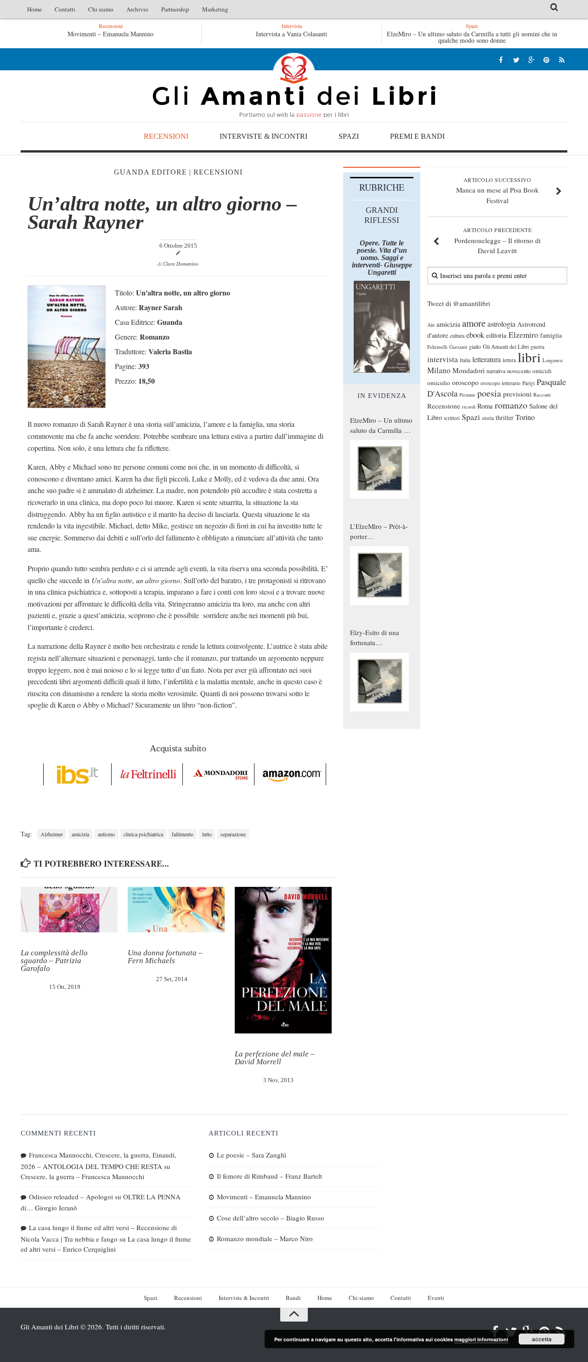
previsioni (517, 393)
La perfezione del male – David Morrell (275, 1058)
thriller (505, 417)
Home (34, 9)
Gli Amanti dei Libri (294, 85)
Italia (465, 360)
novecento (519, 371)
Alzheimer (51, 834)
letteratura (486, 359)
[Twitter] (516, 59)
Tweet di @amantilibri (458, 303)
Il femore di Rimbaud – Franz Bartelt (269, 1175)
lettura (509, 360)
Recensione (443, 405)
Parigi (528, 383)
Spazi (349, 136)
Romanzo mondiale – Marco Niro (265, 1238)
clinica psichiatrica (143, 834)
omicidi (542, 371)
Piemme (467, 395)
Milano (439, 370)
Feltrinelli (437, 346)
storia (488, 417)
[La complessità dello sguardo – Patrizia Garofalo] (69, 910)
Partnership (175, 9)
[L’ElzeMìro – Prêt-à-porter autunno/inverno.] (379, 575)
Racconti (542, 395)
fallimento (182, 834)
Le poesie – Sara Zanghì (251, 1154)
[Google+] (531, 59)
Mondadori (468, 370)
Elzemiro (523, 334)
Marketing (215, 9)
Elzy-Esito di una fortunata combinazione (374, 638)
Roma (485, 405)
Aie (431, 324)
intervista (442, 359)
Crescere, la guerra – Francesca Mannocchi (82, 1176)
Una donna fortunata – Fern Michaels (165, 956)
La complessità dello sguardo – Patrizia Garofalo (54, 960)
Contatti (65, 9)
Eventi (436, 1298)
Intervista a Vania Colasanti (291, 33)
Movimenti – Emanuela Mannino (264, 1196)
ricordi (468, 406)
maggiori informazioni (481, 1339)
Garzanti (458, 346)
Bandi (293, 1298)
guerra (537, 346)
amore (474, 323)
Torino (525, 417)
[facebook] (501, 59)
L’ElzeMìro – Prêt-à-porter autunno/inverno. (379, 532)
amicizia (80, 834)
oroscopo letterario (500, 383)
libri (529, 357)
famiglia (551, 335)
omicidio (438, 383)
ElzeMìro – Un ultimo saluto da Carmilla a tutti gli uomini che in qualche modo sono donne (472, 37)
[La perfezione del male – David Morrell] (283, 960)
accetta (542, 1339)
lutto (207, 834)
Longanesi (553, 360)
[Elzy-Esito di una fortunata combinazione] (379, 682)
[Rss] (561, 59)
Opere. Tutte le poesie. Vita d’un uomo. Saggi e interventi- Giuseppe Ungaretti (382, 257)
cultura (457, 335)
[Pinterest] (546, 59)
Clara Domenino (180, 264)
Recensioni (166, 136)
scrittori (452, 417)
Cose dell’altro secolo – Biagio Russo (270, 1217)
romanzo (511, 405)
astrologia (501, 324)
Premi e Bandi (417, 136)
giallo (475, 346)
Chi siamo (100, 9)
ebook (475, 334)
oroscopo (465, 382)
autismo (106, 834)
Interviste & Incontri (263, 136)
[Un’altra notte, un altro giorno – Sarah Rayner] (67, 405)
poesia (489, 393)
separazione (233, 834)
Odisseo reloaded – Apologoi (71, 1196)
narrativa (495, 371)
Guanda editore (150, 172)
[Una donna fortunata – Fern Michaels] (176, 910)
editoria (496, 335)
